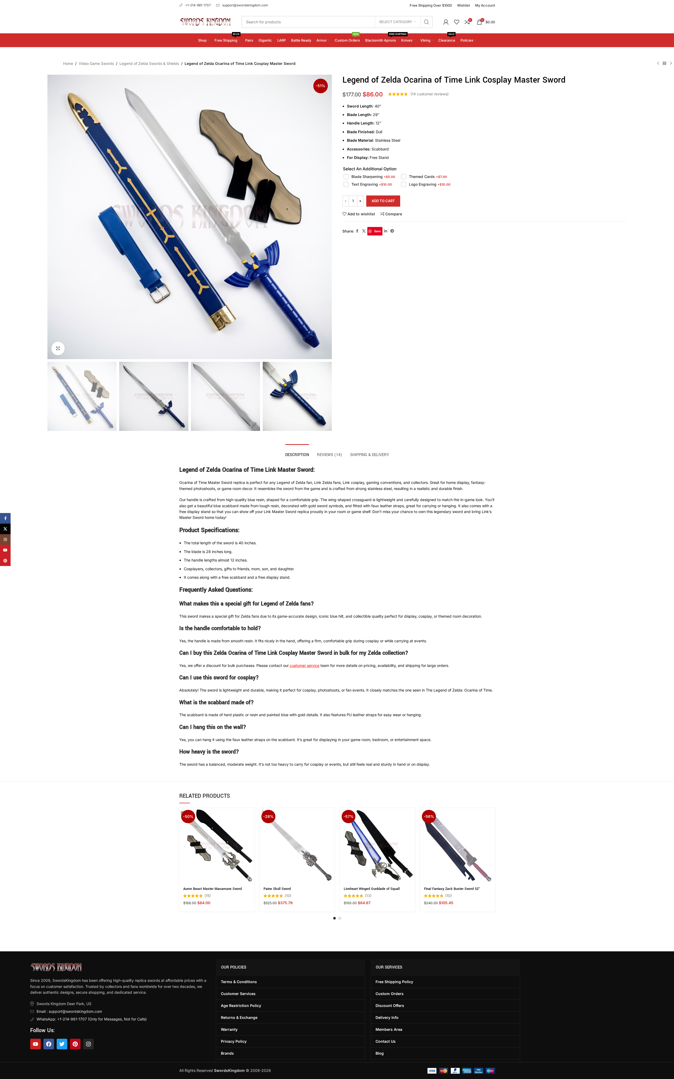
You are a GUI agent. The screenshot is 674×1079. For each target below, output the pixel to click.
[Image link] (56, 967)
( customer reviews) (429, 94)
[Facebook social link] (357, 231)
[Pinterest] (75, 1044)
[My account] (446, 22)
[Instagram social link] (5, 539)
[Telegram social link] (392, 231)
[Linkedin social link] (385, 231)
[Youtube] (35, 1044)
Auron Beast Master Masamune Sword (212, 888)
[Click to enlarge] (58, 348)
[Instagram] (88, 1044)
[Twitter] (62, 1044)
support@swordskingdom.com (245, 5)
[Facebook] (48, 1044)
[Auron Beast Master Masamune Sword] (216, 845)
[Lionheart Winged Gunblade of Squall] (377, 845)
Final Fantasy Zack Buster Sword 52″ (452, 888)
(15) (207, 896)
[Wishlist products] (456, 22)
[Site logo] (205, 21)
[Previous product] (658, 63)
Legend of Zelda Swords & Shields (149, 63)
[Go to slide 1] (334, 918)
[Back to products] (664, 63)
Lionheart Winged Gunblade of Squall (372, 888)
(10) (288, 896)
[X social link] (363, 231)
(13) (368, 896)
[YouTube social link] (5, 550)
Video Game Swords (96, 63)
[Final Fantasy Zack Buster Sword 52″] (457, 845)
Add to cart (383, 201)
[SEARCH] (427, 22)
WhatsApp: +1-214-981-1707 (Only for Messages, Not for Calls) (92, 1019)
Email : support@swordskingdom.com (69, 1011)
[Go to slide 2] (339, 918)
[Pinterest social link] (5, 560)
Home (68, 63)
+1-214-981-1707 (198, 5)
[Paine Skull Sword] (297, 845)
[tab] (297, 452)
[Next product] (671, 63)
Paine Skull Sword (277, 888)
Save (377, 231)
